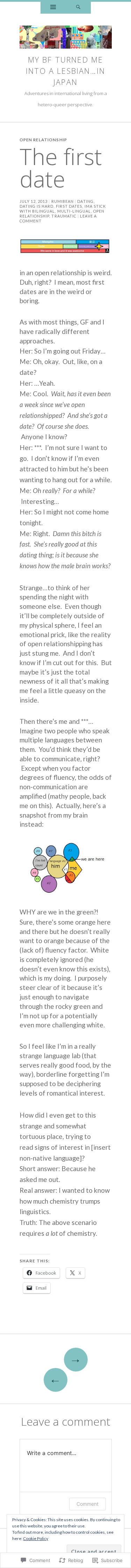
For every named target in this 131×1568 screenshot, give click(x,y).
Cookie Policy (35, 1538)
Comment (88, 1504)
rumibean (62, 201)
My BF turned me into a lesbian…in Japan (65, 71)
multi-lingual (74, 211)
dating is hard (37, 206)
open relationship (43, 139)
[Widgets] (53, 8)
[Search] (78, 8)
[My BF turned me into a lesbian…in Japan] (66, 39)
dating (85, 201)
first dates (69, 206)
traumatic (64, 216)
